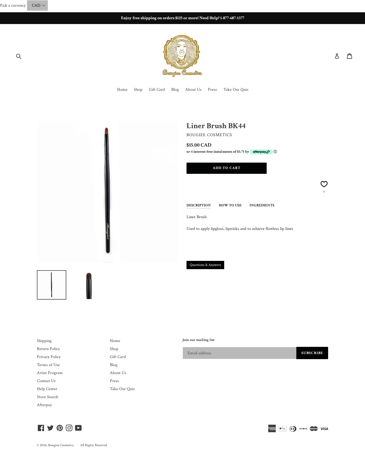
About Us (193, 89)
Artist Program (50, 373)
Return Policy (48, 349)
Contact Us (46, 381)
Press (212, 89)
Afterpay (44, 405)
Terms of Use (48, 365)
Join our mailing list (199, 340)
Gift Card (157, 89)
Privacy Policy (49, 357)
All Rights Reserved (93, 445)
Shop (138, 89)
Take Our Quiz (235, 89)
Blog (175, 89)
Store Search (47, 397)
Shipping (44, 341)
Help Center (47, 389)
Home (122, 89)
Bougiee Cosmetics (61, 445)
